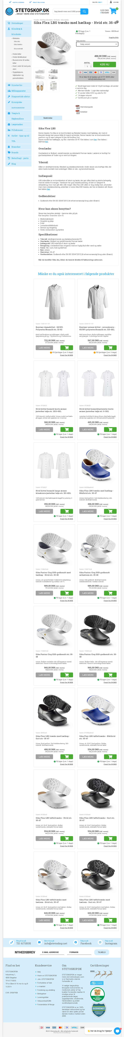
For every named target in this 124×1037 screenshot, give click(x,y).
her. (46, 142)
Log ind (116, 2)
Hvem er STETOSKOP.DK (47, 976)
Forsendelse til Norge (45, 1004)
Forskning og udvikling (46, 990)
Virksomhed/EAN (44, 1001)
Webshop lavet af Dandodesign (62, 1032)
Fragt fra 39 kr (114, 37)
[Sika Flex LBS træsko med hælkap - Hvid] (53, 48)
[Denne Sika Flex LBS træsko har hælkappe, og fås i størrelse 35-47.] (53, 86)
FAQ (39, 972)
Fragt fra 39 (66, 355)
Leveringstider (43, 997)
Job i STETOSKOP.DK (45, 979)
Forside (36, 20)
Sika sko (17, 41)
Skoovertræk (18, 49)
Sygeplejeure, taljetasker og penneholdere (18, 75)
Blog (14, 164)
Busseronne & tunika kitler (21, 61)
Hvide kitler (17, 54)
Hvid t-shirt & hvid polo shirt (22, 67)
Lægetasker (17, 124)
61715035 (12, 981)
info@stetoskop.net (55, 943)
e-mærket (41, 986)
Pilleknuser (17, 130)
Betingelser (41, 994)
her (95, 140)
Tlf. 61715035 (23, 943)
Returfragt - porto (20, 158)
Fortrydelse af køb (44, 983)
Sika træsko (18, 44)
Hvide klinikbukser (20, 57)
